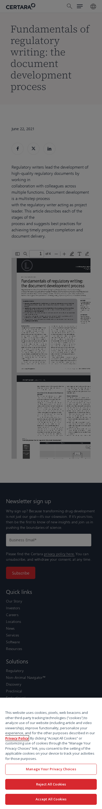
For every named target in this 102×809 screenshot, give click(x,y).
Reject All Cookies (51, 784)
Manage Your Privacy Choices (51, 769)
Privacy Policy (17, 738)
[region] (51, 753)
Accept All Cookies (51, 799)
